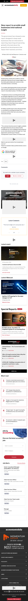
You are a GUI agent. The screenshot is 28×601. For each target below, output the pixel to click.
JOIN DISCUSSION (14, 229)
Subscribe (23, 5)
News (6, 161)
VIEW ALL (14, 371)
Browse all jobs (21, 463)
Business (3, 33)
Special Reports (11, 309)
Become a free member (17, 1)
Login (7, 1)
